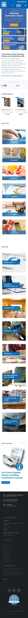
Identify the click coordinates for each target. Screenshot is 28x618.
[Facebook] (9, 590)
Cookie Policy (6, 550)
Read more (5, 482)
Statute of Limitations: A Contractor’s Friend (13, 572)
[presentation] (23, 94)
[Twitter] (14, 590)
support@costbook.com (9, 531)
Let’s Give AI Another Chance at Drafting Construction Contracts (12, 475)
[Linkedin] (19, 590)
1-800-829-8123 (7, 527)
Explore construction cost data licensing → (12, 75)
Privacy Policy (6, 548)
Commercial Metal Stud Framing (21, 109)
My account (6, 552)
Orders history (6, 554)
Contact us (5, 546)
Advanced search (7, 556)
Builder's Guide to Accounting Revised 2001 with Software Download (7, 109)
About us (5, 544)
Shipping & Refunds (7, 561)
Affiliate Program (7, 559)
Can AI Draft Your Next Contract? (10, 574)
